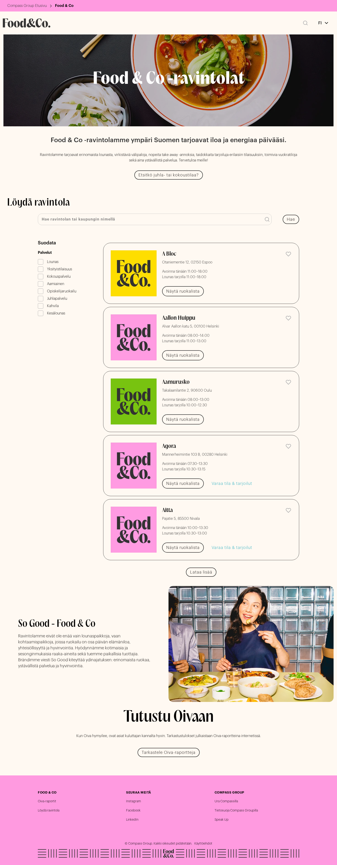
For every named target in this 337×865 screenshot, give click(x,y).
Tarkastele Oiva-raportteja (169, 752)
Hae (291, 219)
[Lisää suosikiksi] (288, 254)
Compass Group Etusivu (27, 6)
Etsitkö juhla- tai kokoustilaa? (168, 175)
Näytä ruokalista (183, 291)
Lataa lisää (201, 572)
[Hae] (305, 23)
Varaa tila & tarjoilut (232, 483)
